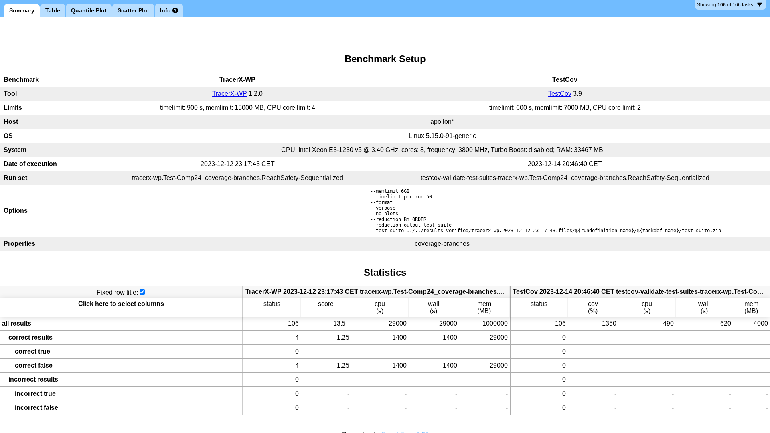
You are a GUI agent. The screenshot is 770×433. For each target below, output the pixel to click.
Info (165, 10)
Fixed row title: (117, 292)
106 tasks (725, 6)
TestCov (559, 93)
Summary (21, 10)
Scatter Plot (133, 10)
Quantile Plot (89, 10)
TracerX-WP (229, 93)
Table (52, 10)
